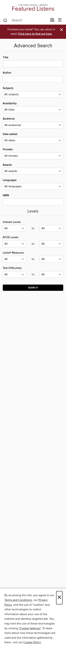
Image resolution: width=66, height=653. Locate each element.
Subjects (8, 88)
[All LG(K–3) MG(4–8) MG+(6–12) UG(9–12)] (14, 230)
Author (7, 72)
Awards (7, 165)
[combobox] (25, 20)
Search (33, 287)
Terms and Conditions (18, 600)
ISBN (6, 195)
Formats (8, 149)
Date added (10, 134)
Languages (9, 180)
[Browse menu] (59, 20)
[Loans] (52, 20)
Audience (8, 118)
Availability (10, 103)
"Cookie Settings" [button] (30, 628)
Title (5, 57)
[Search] (5, 20)
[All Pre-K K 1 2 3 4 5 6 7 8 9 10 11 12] (14, 276)
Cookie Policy (32, 642)
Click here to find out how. (35, 34)
